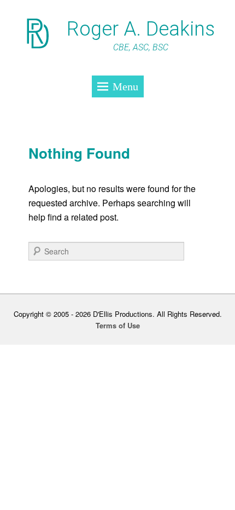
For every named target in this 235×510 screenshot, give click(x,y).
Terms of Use (118, 325)
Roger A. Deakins (141, 29)
